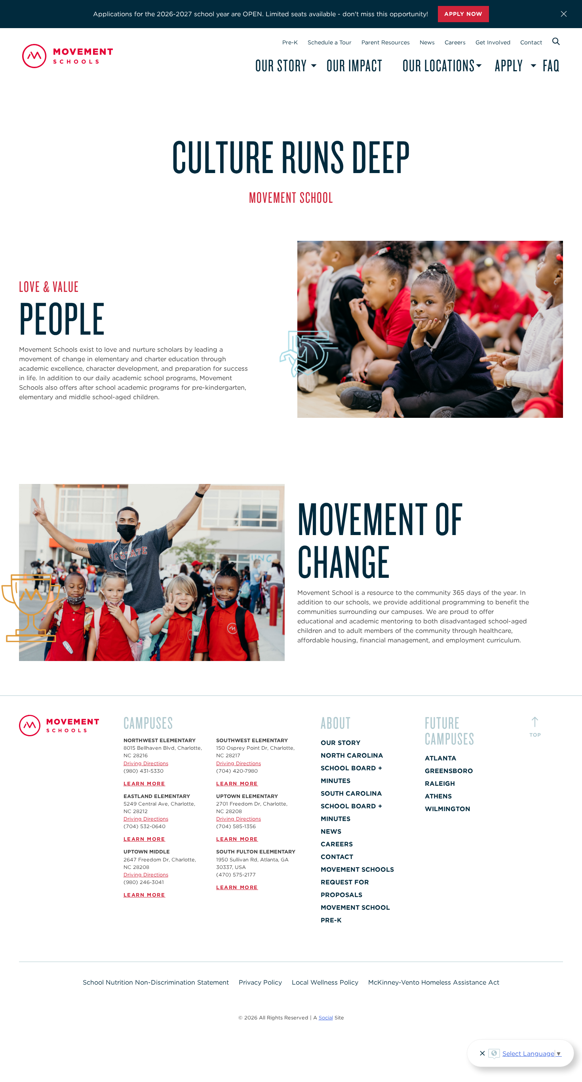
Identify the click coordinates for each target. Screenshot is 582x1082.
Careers (455, 42)
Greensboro (449, 771)
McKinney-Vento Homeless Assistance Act (433, 982)
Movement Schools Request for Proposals (357, 882)
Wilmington (447, 809)
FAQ (551, 65)
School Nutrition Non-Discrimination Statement (156, 982)
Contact (531, 42)
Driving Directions (146, 763)
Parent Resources (385, 42)
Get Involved (492, 42)
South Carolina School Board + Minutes (351, 806)
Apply (509, 65)
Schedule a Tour (330, 42)
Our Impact (355, 65)
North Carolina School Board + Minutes (352, 768)
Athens (438, 796)
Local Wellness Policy (325, 982)
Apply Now (463, 14)
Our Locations (439, 65)
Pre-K (290, 42)
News (427, 42)
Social (326, 1018)
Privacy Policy (260, 982)
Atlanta (440, 758)
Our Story (281, 65)
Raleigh (440, 783)
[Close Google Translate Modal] (481, 1054)
